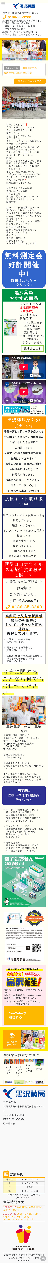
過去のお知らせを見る (30, 81)
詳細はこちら (32, 348)
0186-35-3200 (19, 17)
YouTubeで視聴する (17, 1015)
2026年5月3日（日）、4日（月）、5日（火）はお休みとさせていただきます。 (22, 1217)
